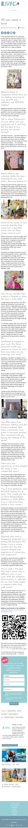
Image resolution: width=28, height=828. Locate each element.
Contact (14, 813)
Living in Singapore (13, 714)
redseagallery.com (6, 612)
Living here (4, 714)
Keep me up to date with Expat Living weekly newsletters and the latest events (13, 694)
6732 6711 (20, 610)
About (15, 809)
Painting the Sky (11, 765)
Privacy (14, 815)
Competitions (14, 803)
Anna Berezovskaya (9, 717)
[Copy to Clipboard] (14, 33)
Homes (19, 711)
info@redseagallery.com (8, 610)
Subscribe (15, 807)
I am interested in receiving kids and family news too (13, 698)
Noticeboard (15, 805)
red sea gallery (19, 717)
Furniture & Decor (12, 711)
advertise (15, 811)
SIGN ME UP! (14, 703)
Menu (15, 10)
